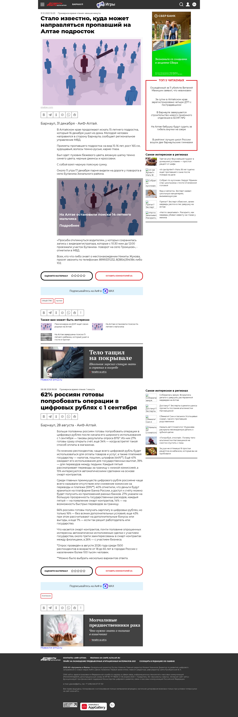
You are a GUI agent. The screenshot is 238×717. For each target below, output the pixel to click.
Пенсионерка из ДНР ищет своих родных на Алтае (71, 325)
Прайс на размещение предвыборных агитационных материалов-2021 (99, 661)
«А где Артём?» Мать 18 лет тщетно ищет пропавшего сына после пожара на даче (177, 172)
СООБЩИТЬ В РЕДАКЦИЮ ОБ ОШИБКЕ (157, 661)
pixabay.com (47, 107)
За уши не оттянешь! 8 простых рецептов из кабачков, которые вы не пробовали (178, 451)
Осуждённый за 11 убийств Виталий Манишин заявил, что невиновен (171, 89)
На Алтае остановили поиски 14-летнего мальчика (95, 217)
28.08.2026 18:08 (49, 389)
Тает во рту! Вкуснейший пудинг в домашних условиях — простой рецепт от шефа (176, 161)
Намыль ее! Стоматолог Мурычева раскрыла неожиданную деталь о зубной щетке (176, 429)
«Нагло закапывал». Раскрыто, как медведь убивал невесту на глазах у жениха (177, 215)
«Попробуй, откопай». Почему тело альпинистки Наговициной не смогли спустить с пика (177, 440)
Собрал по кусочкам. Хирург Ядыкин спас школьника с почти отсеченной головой (178, 183)
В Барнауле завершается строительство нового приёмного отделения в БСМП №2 (171, 115)
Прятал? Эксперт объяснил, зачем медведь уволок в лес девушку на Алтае (176, 204)
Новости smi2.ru (51, 379)
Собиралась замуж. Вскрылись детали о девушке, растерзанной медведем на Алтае (176, 397)
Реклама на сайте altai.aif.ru (105, 658)
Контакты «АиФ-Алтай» (74, 658)
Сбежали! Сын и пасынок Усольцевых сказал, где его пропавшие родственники (178, 419)
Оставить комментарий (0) (119, 276)
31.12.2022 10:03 (48, 13)
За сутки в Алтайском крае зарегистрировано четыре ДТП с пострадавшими (171, 102)
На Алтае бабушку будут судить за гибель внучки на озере (171, 128)
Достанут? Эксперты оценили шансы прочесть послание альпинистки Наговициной (178, 408)
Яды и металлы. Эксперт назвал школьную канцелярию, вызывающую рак (175, 193)
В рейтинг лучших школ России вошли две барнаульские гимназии (171, 141)
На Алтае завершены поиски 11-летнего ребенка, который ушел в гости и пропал (72, 337)
